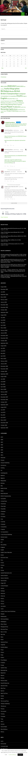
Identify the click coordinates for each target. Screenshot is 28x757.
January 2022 (4, 333)
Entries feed (3, 743)
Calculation (3, 498)
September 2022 (4, 312)
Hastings (14, 101)
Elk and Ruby (3, 544)
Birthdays (5, 91)
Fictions (2, 565)
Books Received (4, 493)
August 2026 (3, 286)
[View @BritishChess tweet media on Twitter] (6, 142)
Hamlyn (2, 588)
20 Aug (21, 149)
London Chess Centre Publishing (8, 611)
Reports (2, 675)
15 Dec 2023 (7, 188)
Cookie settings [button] (12, 754)
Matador (3, 613)
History (19, 101)
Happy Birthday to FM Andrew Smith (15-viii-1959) (12, 243)
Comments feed (4, 746)
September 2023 (4, 294)
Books (12, 91)
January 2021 (4, 363)
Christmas (3, 516)
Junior (2, 608)
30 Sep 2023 (19, 171)
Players (2, 652)
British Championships (9, 93)
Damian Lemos (4, 537)
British (17, 91)
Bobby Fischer (4, 488)
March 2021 (3, 358)
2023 (21, 86)
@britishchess (16, 130)
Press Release (4, 660)
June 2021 (3, 350)
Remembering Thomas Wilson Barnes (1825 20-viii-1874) (13, 236)
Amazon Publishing (5, 462)
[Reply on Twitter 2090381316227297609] (5, 166)
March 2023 (3, 297)
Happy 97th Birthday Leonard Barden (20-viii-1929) (12, 232)
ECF (2, 542)
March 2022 (3, 327)
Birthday (3, 483)
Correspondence (12, 96)
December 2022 (4, 304)
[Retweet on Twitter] (8, 169)
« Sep (2, 68)
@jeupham (17, 140)
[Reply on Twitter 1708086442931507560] (5, 181)
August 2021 (3, 345)
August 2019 (3, 407)
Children (3, 514)
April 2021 (3, 356)
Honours (3, 103)
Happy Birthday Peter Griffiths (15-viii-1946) (11, 240)
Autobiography (4, 473)
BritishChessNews (9, 130)
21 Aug (21, 130)
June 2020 (3, 381)
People (3, 107)
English (4, 98)
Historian (3, 596)
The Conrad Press (5, 701)
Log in (2, 741)
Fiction (2, 562)
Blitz (2, 485)
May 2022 (3, 322)
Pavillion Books (4, 647)
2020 (9, 86)
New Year (3, 634)
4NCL (2, 86)
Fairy (2, 560)
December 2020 (4, 366)
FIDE (2, 567)
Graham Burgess (4, 585)
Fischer (16, 98)
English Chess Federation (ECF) (11, 186)
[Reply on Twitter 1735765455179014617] (5, 199)
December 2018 (4, 422)
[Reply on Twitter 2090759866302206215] (5, 145)
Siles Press (3, 688)
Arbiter (2, 88)
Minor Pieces (4, 624)
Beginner (3, 478)
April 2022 (3, 325)
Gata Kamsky (4, 580)
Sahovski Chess (4, 685)
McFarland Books (15, 102)
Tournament (20, 111)
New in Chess (4, 104)
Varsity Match (4, 726)
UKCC (2, 112)
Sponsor (2, 690)
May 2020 (3, 384)
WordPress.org (4, 748)
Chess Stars (3, 506)
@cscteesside (13, 171)
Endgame (25, 96)
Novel (2, 639)
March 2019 (3, 420)
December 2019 (4, 397)
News (2, 637)
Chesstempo (3, 77)
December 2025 (4, 289)
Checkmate (3, 503)
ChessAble (3, 508)
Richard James (4, 680)
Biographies (15, 88)
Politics (2, 657)
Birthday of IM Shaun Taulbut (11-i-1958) (15, 214)
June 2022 (3, 320)
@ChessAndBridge (9, 162)
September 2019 (4, 404)
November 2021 (4, 338)
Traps (2, 719)
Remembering (6, 109)
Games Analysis (4, 575)
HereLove (3, 593)
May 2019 (3, 415)
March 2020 (3, 389)
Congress (3, 529)
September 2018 (4, 427)
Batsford (3, 475)
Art (1, 470)
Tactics (5, 111)
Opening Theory (12, 104)
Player (9, 106)
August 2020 (3, 376)
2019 (5, 86)
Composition (4, 526)
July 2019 (3, 409)
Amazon (2, 460)
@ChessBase (7, 161)
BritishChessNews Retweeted (14, 169)
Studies (2, 111)
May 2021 (3, 353)
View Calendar (4, 217)
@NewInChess (18, 159)
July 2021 (3, 348)
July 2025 (3, 292)
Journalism (8, 102)
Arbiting (2, 467)
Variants (2, 724)
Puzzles (2, 665)
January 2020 (4, 394)
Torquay (2, 708)
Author (7, 88)
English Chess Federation (6, 552)
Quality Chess (23, 107)
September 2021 (4, 343)
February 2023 (4, 299)
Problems (3, 662)
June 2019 (3, 412)
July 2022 (3, 317)
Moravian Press (4, 629)
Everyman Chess (11, 98)
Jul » (26, 68)
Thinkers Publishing (12, 111)
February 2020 (4, 391)
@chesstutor (22, 140)
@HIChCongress (22, 161)
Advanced (3, 457)
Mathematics (4, 616)
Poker (2, 654)
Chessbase (3, 511)
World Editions (4, 729)
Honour (2, 601)
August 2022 (3, 315)
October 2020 (4, 371)
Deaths (20, 96)
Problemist (16, 107)
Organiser (19, 104)
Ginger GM (3, 583)
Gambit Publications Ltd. (6, 101)
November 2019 (4, 399)
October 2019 (4, 402)
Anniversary (3, 465)
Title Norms (3, 706)
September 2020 (4, 374)
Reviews (14, 109)
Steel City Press (4, 693)
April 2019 (3, 417)
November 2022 (4, 307)
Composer (22, 94)
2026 (24, 86)
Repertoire (3, 672)
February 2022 (4, 330)
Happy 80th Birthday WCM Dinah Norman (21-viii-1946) (13, 228)
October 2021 (4, 340)
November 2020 (4, 368)
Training (23, 111)
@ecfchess (7, 140)
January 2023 (4, 302)
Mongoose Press (4, 626)
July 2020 (3, 379)
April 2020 (3, 386)
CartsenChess (4, 501)
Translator (3, 716)
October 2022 (4, 309)
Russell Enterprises (21, 109)
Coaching (3, 521)
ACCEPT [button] (20, 754)
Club (2, 519)
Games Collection (5, 578)
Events (2, 555)
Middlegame (21, 102)
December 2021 (4, 335)
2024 (2, 449)
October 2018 (4, 425)
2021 (14, 86)
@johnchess (12, 140)
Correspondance (4, 96)
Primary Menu (26, 14)
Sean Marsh (7, 171)
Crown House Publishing (6, 534)
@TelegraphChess (14, 161)
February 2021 (4, 361)
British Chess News (6, 14)
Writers (2, 731)
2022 (18, 86)
